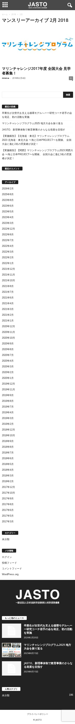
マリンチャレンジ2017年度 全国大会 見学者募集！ (36, 71)
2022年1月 (8, 263)
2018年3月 (8, 475)
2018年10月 (8, 435)
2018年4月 (8, 469)
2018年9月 (8, 441)
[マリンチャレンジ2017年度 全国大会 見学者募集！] (37, 46)
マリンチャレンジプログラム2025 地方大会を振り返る (32, 123)
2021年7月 (8, 291)
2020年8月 (8, 349)
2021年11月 (8, 274)
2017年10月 (8, 492)
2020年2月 (8, 372)
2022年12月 (8, 228)
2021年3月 (8, 309)
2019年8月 (8, 401)
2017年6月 (8, 510)
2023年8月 (8, 200)
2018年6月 (8, 458)
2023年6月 (8, 205)
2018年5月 (8, 464)
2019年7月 (8, 406)
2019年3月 (8, 418)
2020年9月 (8, 343)
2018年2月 (8, 481)
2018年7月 (8, 452)
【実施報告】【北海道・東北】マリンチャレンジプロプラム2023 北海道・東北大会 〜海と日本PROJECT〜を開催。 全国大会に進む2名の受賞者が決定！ (36, 140)
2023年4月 (8, 217)
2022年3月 (8, 251)
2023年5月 (8, 211)
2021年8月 (8, 286)
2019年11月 (8, 389)
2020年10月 (8, 337)
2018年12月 (8, 429)
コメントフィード (12, 568)
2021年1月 (8, 320)
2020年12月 (8, 326)
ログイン (7, 557)
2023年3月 (8, 223)
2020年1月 (8, 378)
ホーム (5, 14)
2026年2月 (8, 188)
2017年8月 (8, 504)
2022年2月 (8, 257)
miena (5, 78)
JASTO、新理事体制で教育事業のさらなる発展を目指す (33, 129)
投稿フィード (9, 562)
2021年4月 (8, 303)
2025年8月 (8, 194)
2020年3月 (8, 366)
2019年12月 (8, 383)
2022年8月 (8, 234)
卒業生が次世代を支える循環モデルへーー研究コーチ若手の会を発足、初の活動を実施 (37, 115)
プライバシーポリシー (37, 714)
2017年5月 (8, 515)
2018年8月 (8, 446)
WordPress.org (10, 574)
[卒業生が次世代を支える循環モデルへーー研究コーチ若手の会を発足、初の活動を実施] (11, 631)
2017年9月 (8, 498)
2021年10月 (8, 280)
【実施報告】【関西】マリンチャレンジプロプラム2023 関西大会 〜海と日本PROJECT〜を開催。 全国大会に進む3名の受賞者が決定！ (37, 154)
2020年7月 (8, 355)
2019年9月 (8, 395)
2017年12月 (8, 487)
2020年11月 (8, 332)
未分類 (5, 539)
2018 (13, 14)
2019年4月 (8, 412)
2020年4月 (8, 360)
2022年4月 (8, 246)
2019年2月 (8, 423)
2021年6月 (8, 297)
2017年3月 (8, 521)
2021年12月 (8, 268)
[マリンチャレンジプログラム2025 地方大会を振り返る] (11, 650)
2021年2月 (8, 314)
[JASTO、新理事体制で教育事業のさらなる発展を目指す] (11, 668)
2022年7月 (8, 240)
